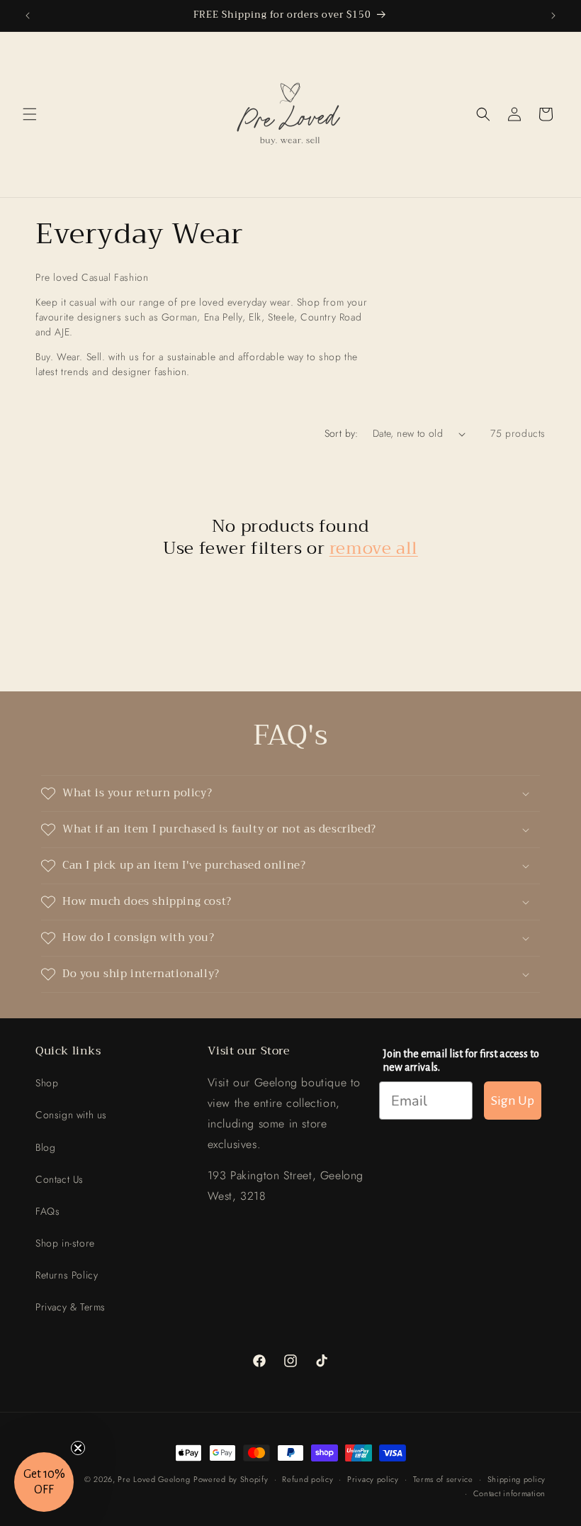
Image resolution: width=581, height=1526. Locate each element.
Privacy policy (373, 1479)
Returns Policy (66, 1275)
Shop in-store (65, 1243)
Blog (45, 1147)
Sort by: (342, 433)
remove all (373, 548)
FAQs (47, 1211)
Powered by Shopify (231, 1479)
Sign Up (512, 1100)
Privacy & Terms (70, 1307)
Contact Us (59, 1179)
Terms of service (443, 1479)
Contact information (509, 1493)
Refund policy (307, 1479)
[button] (29, 114)
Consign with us (71, 1115)
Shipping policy (516, 1479)
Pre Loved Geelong (154, 1479)
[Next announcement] (553, 15)
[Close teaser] (78, 1448)
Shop (46, 1083)
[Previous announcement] (27, 15)
